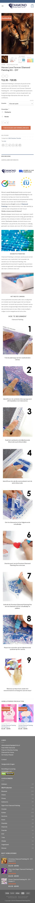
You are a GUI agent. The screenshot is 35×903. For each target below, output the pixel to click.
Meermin (4, 827)
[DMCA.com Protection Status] (7, 773)
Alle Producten (12, 64)
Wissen (32, 100)
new (5, 141)
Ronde (6, 116)
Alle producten (11, 896)
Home (3, 64)
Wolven (3, 848)
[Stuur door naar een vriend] (13, 145)
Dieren (3, 795)
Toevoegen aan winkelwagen (16, 128)
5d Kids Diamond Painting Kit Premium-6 (8, 726)
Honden (4, 809)
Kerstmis (4, 816)
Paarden (19, 138)
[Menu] (2, 6)
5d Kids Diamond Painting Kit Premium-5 (25, 726)
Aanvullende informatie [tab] (9, 160)
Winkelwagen (12, 897)
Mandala (4, 823)
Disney (3, 798)
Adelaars (4, 784)
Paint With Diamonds (8, 747)
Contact (4, 759)
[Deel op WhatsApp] (3, 145)
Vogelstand (5, 844)
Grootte (3, 103)
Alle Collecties (23, 896)
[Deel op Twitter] (9, 145)
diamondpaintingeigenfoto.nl (10, 745)
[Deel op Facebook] (6, 145)
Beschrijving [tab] (6, 156)
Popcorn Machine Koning (9, 750)
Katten (3, 812)
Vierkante (7, 112)
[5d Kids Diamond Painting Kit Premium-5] (26, 713)
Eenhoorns (4, 802)
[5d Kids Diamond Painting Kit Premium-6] (9, 713)
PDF (2, 834)
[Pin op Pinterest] (16, 145)
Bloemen (4, 791)
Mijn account (22, 897)
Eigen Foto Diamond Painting (10, 805)
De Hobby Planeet (7, 755)
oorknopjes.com (6, 771)
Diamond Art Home (7, 752)
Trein (3, 837)
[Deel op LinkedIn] (19, 145)
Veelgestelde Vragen (8, 764)
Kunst (3, 819)
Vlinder (3, 841)
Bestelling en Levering (8, 769)
